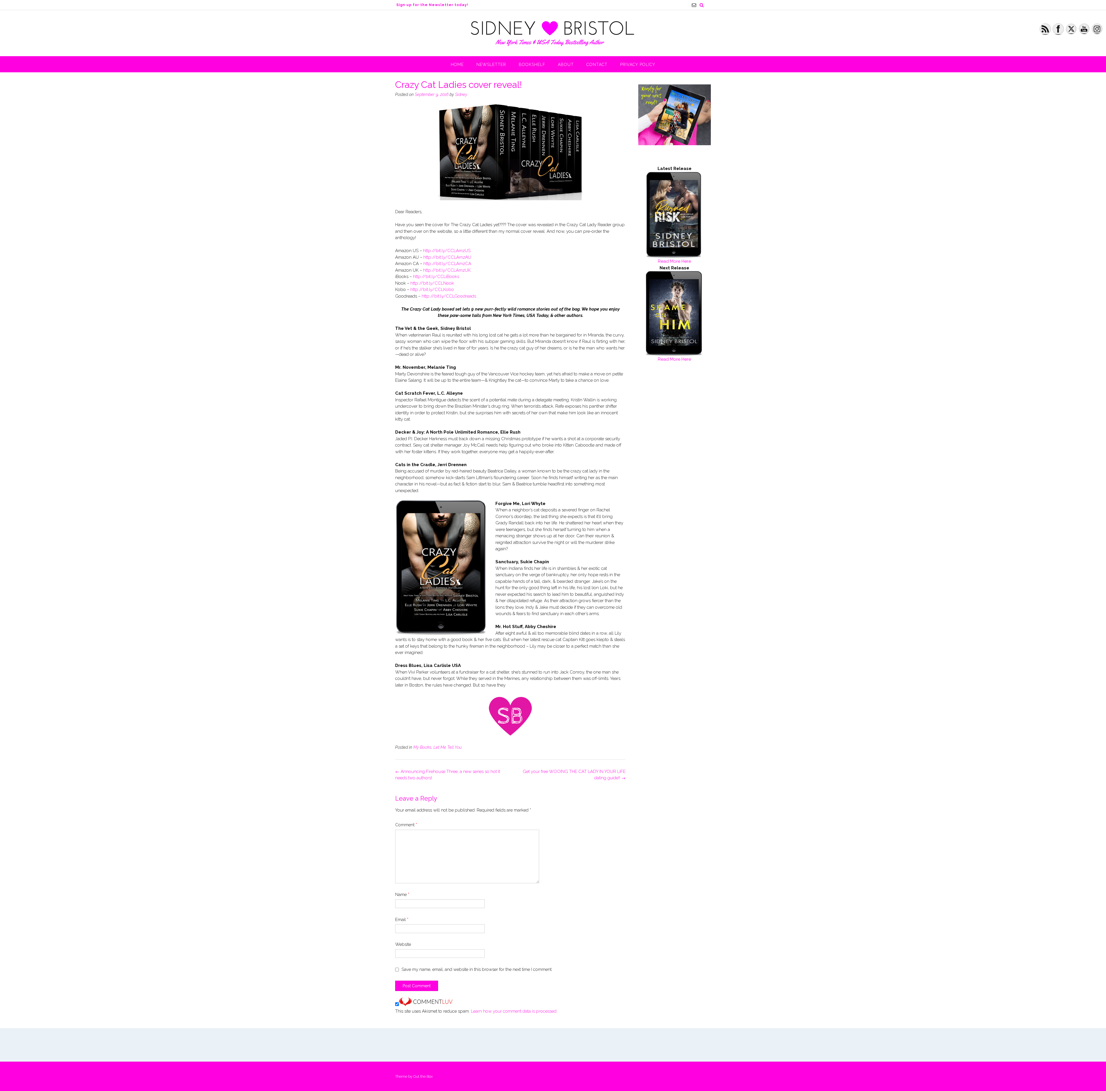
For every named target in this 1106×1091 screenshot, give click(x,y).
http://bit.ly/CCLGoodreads (449, 296)
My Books (422, 747)
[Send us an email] (694, 5)
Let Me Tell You (447, 747)
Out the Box (423, 1076)
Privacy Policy (637, 64)
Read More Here (674, 261)
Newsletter (491, 64)
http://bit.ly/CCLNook (432, 283)
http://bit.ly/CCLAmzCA (447, 263)
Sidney (461, 94)
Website (403, 944)
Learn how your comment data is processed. (514, 1011)
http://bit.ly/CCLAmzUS (447, 250)
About (566, 64)
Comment (406, 824)
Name (402, 894)
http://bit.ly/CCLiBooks (436, 276)
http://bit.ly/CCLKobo (432, 289)
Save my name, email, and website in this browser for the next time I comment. (477, 969)
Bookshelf (532, 64)
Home (457, 64)
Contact (596, 64)
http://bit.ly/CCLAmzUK (447, 270)
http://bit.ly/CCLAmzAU (447, 257)
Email (401, 919)
